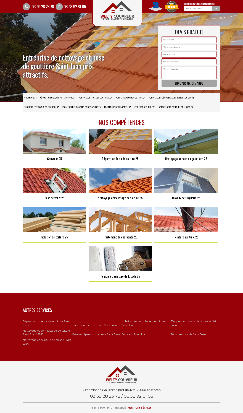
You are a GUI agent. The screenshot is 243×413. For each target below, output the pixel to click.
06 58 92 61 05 (75, 6)
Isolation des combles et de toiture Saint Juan (143, 323)
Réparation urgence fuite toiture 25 (58, 97)
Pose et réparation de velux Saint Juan (96, 334)
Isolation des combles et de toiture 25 (81, 107)
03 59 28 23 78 (42, 6)
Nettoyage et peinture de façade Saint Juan (47, 341)
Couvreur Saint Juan (134, 334)
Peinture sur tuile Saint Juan (188, 334)
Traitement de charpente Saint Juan (94, 325)
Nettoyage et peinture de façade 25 (176, 107)
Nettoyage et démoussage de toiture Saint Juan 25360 (46, 332)
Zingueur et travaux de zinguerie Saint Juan (194, 323)
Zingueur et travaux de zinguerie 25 (41, 107)
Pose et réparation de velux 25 (131, 97)
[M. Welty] (121, 374)
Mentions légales (140, 407)
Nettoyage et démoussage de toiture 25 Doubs (171, 97)
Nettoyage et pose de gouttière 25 (95, 97)
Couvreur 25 (30, 97)
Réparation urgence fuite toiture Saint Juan (46, 323)
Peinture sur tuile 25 (144, 107)
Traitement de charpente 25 (117, 107)
